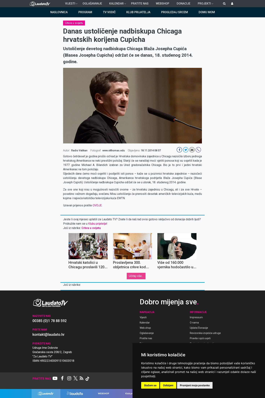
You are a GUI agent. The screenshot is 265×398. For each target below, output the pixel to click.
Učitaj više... (136, 276)
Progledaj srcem (174, 12)
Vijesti (68, 4)
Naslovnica (59, 12)
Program (85, 12)
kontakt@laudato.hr (48, 334)
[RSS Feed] (81, 378)
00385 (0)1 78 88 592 (49, 321)
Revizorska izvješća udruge (205, 333)
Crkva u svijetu (74, 23)
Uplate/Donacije (199, 327)
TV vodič (109, 12)
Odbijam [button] (168, 385)
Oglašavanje (92, 3)
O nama (194, 322)
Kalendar (115, 4)
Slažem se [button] (150, 385)
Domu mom (207, 12)
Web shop (145, 327)
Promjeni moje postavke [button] (195, 385)
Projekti (203, 4)
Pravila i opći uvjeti (200, 338)
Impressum (196, 317)
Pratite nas (140, 3)
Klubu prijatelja (97, 223)
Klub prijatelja (138, 12)
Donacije (183, 3)
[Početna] (41, 3)
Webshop (162, 3)
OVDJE (97, 205)
